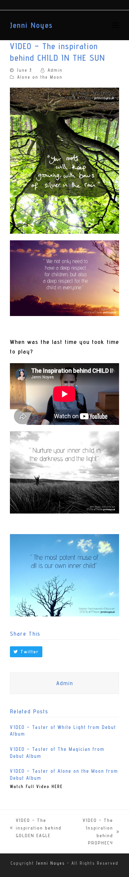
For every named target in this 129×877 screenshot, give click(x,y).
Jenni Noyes (31, 25)
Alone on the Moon (40, 77)
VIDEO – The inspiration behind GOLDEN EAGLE (36, 828)
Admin (55, 70)
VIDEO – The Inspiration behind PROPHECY (91, 831)
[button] (115, 25)
